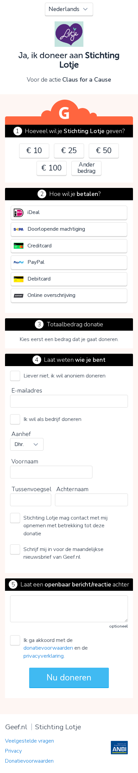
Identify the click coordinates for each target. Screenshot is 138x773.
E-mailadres (26, 390)
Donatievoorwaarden (29, 761)
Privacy (13, 751)
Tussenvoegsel (31, 489)
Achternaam (72, 489)
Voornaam (24, 461)
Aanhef (21, 434)
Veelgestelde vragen (29, 741)
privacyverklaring (43, 656)
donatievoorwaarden (48, 648)
